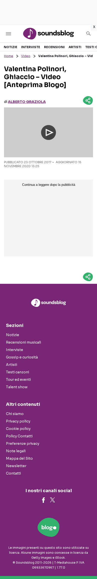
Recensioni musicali (23, 342)
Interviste (30, 47)
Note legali (16, 451)
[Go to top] (87, 562)
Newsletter (16, 466)
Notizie (10, 47)
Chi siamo (15, 414)
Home (8, 56)
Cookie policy (18, 428)
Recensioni (54, 47)
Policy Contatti (19, 436)
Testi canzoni (17, 372)
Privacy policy (18, 421)
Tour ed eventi (18, 379)
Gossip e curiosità (22, 357)
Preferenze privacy (22, 443)
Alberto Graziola (27, 101)
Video (25, 56)
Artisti (75, 47)
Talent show (17, 387)
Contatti (13, 473)
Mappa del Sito (19, 458)
